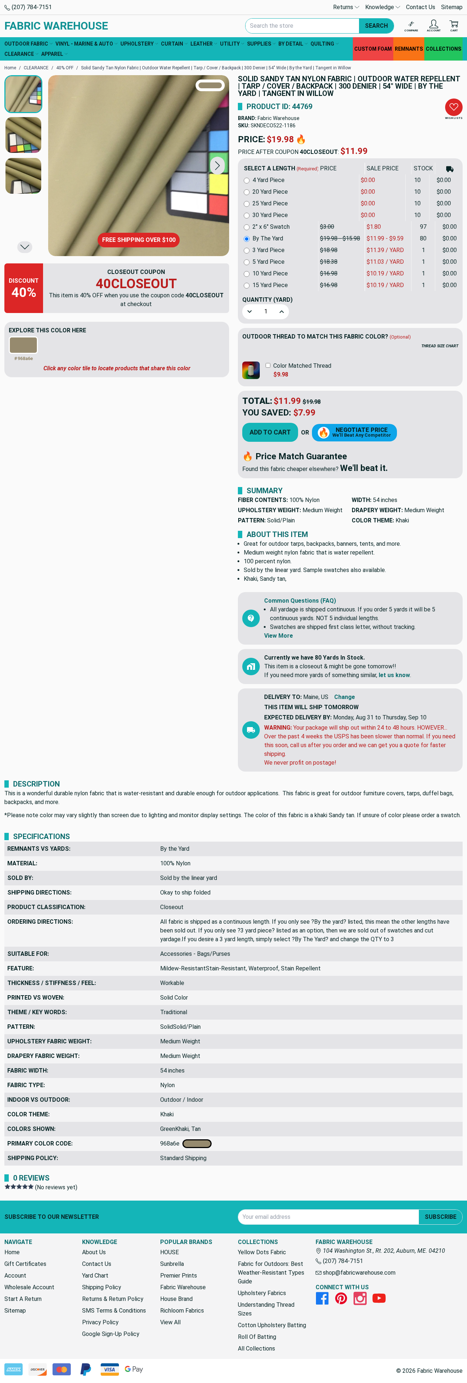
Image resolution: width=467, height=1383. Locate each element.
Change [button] (344, 697)
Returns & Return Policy (112, 1298)
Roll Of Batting (257, 1336)
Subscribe (440, 1216)
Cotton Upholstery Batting (272, 1325)
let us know (394, 675)
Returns (344, 7)
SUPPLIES (259, 44)
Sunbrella (172, 1263)
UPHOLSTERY (137, 44)
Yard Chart (95, 1275)
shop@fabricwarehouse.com (358, 1272)
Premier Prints (178, 1275)
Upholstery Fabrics (262, 1293)
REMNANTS (409, 49)
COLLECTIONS (443, 49)
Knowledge (380, 7)
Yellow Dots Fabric (262, 1252)
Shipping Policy (101, 1287)
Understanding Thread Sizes (266, 1309)
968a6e (171, 1143)
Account (15, 1275)
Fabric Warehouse (279, 118)
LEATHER (201, 44)
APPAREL (52, 54)
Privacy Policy (100, 1322)
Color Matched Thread (302, 365)
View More (278, 635)
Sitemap (452, 7)
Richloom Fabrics (182, 1310)
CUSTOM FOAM (373, 49)
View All (170, 1322)
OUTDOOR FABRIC (26, 44)
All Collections (256, 1348)
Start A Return (23, 1298)
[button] (217, 165)
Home (12, 1252)
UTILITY (230, 44)
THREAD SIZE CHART (439, 346)
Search (376, 25)
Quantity (267, 299)
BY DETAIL (290, 44)
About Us (94, 1252)
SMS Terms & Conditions (114, 1310)
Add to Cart (270, 432)
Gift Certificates (25, 1263)
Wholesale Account (29, 1287)
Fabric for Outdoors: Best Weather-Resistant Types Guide (271, 1272)
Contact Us (420, 7)
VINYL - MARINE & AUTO (84, 44)
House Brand (176, 1298)
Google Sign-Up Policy (110, 1333)
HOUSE (169, 1252)
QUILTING (322, 44)
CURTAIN (172, 44)
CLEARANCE (19, 54)
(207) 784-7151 (31, 7)
